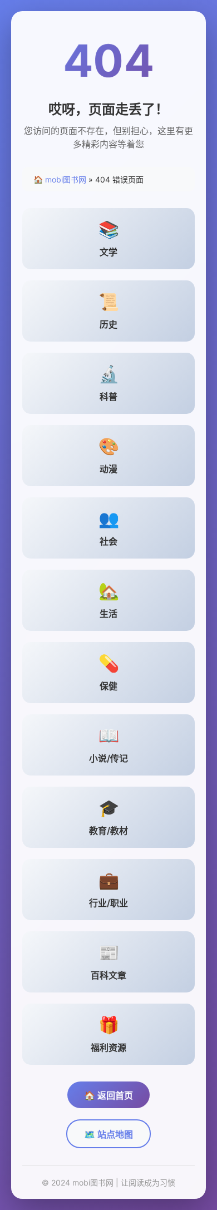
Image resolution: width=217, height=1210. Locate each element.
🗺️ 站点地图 (108, 1134)
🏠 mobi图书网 (59, 179)
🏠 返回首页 (108, 1095)
